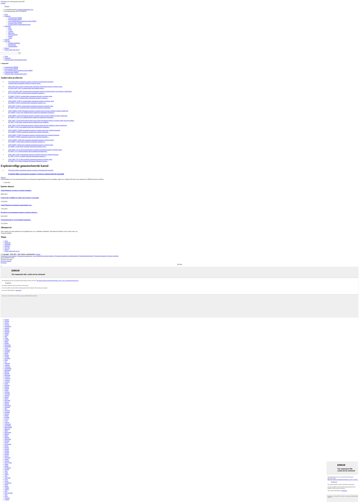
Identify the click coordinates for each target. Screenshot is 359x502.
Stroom (10, 36)
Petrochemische (12, 34)
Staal (9, 28)
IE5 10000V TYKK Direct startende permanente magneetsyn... (27, 141)
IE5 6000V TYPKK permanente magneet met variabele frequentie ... (28, 137)
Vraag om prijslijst (6, 233)
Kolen (10, 29)
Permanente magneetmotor (8, 256)
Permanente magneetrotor (24, 256)
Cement (10, 31)
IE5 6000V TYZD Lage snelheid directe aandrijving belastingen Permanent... (31, 117)
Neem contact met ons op (11, 50)
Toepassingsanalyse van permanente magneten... (16, 220)
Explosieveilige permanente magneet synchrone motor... (24, 83)
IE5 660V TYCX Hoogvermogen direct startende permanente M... (28, 151)
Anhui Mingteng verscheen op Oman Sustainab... (16, 190)
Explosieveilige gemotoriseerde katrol (19, 24)
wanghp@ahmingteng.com (25, 9)
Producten (7, 16)
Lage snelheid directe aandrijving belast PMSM (22, 21)
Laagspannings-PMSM (15, 18)
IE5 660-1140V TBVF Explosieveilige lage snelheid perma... (26, 88)
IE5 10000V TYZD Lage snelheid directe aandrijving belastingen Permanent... (31, 112)
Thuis (6, 14)
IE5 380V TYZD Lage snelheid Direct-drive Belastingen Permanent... (29, 127)
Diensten (7, 39)
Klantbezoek (12, 45)
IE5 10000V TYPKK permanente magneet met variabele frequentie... (28, 132)
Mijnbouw (11, 33)
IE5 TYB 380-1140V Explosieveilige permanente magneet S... (26, 93)
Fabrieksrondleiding (14, 43)
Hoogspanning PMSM (15, 19)
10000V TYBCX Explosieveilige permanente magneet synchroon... (28, 98)
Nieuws (6, 48)
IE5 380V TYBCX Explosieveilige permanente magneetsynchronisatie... (29, 107)
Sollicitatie (7, 26)
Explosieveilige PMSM (15, 23)
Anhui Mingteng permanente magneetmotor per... (16, 205)
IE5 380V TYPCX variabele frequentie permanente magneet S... (27, 156)
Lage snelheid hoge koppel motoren (43, 256)
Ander (10, 38)
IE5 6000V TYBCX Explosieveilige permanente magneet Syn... (27, 103)
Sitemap (38, 254)
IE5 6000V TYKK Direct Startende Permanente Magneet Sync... (27, 146)
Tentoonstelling (12, 46)
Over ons (7, 41)
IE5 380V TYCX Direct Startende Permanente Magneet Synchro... (28, 161)
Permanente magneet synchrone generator (106, 256)
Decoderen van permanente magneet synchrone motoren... (19, 212)
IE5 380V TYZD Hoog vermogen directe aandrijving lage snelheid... (28, 122)
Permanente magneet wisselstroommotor (66, 256)
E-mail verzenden (6, 261)
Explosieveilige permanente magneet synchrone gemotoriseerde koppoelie (36, 174)
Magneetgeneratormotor (86, 256)
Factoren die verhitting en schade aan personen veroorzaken (20, 198)
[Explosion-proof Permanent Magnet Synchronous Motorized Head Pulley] (30, 170)
